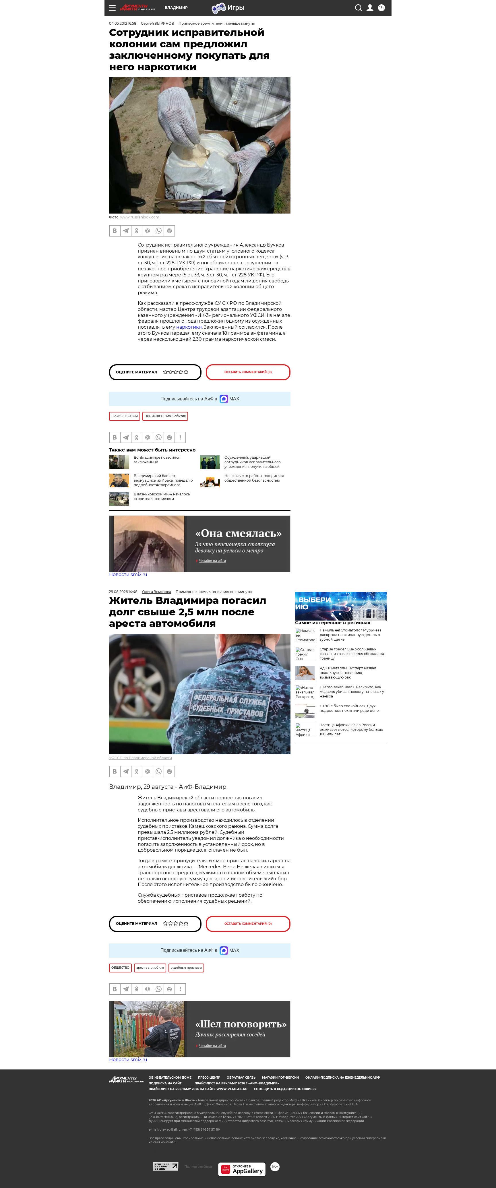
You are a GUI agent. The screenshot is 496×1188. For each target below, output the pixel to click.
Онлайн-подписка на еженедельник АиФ (342, 1078)
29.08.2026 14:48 (123, 592)
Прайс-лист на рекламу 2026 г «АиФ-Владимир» (237, 1083)
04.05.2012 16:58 (122, 23)
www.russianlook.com (139, 217)
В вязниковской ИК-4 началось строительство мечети (162, 496)
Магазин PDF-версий (280, 1078)
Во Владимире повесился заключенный (157, 459)
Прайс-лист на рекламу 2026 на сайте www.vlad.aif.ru (198, 1089)
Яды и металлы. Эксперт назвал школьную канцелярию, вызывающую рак (348, 672)
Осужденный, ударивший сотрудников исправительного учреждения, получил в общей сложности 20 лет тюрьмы (252, 464)
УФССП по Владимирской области (140, 758)
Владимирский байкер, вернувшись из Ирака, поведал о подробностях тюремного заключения (163, 483)
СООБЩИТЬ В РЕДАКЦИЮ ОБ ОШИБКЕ (285, 1089)
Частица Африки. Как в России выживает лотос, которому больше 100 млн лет (351, 729)
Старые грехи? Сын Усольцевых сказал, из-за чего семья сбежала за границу (352, 653)
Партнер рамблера (198, 1166)
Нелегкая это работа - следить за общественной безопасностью (254, 478)
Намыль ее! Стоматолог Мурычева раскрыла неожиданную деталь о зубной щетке (350, 635)
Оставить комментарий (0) (248, 372)
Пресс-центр (209, 1078)
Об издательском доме (170, 1078)
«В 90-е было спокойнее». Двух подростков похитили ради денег (350, 708)
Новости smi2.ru (128, 574)
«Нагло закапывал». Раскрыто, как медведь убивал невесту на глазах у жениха (352, 691)
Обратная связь (241, 1078)
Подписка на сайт (165, 1083)
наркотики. (189, 327)
